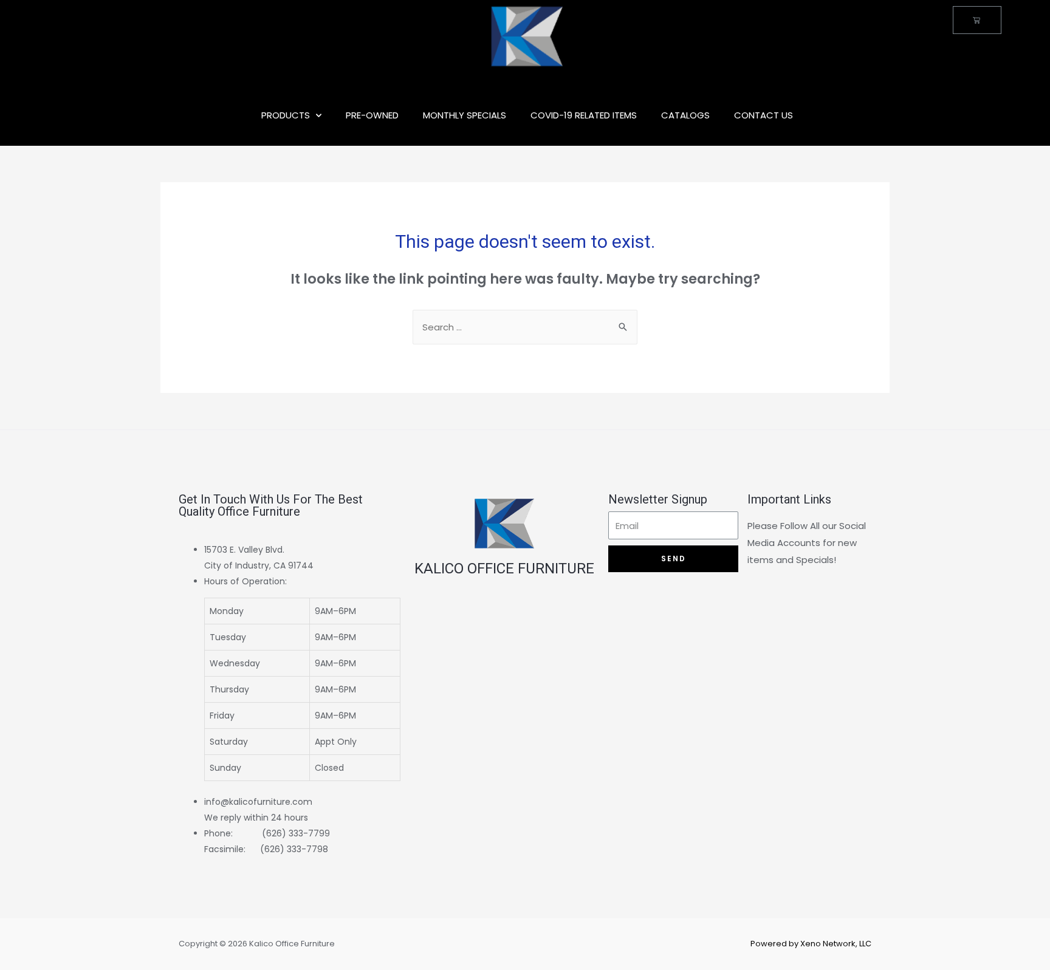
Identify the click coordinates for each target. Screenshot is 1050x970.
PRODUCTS (285, 115)
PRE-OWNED (372, 115)
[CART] (977, 20)
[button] (302, 677)
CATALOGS (685, 115)
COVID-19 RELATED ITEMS (583, 115)
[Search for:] (525, 327)
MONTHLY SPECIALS (464, 115)
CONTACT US (763, 115)
